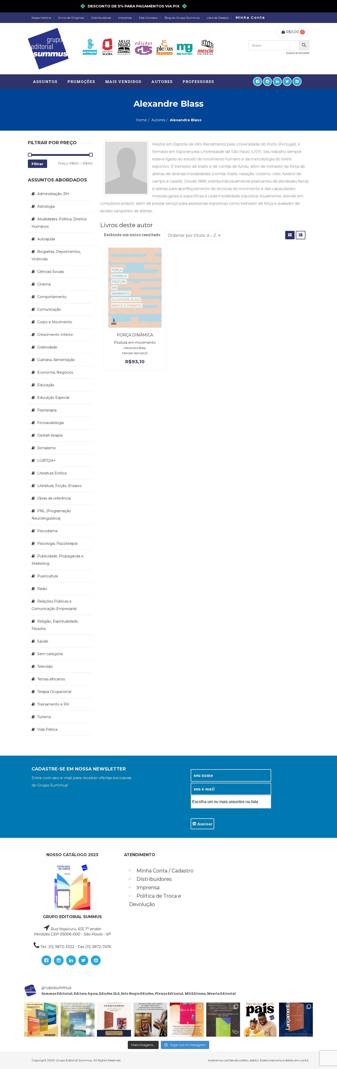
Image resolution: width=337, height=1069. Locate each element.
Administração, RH (53, 194)
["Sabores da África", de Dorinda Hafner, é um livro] (187, 1020)
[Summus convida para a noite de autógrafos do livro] (114, 1020)
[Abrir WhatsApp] (324, 1056)
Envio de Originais (71, 17)
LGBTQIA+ (46, 460)
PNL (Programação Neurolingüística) (51, 515)
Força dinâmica (135, 335)
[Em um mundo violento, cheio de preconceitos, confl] (41, 1020)
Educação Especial (53, 397)
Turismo (44, 717)
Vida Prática (47, 729)
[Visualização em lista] (300, 235)
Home (141, 120)
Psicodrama (47, 531)
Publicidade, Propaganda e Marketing (57, 560)
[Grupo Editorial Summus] (48, 48)
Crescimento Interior (55, 334)
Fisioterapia (46, 410)
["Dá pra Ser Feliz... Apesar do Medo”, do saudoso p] (223, 1020)
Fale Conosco (148, 17)
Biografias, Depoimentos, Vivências (56, 255)
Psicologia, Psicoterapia (57, 543)
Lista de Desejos (217, 17)
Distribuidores (101, 17)
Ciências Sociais (50, 271)
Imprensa (125, 17)
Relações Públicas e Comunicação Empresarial (54, 605)
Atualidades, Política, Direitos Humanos (59, 223)
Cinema (44, 284)
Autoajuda (46, 239)
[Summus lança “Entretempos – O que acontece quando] (296, 1020)
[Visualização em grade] (290, 235)
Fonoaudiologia (50, 423)
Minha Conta (250, 17)
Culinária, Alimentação (56, 360)
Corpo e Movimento (54, 322)
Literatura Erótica (52, 473)
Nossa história (41, 17)
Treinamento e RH (53, 704)
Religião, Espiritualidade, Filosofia (55, 625)
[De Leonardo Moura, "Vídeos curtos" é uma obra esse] (150, 1020)
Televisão (45, 666)
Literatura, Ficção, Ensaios (59, 486)
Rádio (42, 588)
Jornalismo (46, 448)
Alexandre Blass (135, 348)
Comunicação (49, 309)
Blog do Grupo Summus (182, 17)
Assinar (204, 823)
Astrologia (46, 206)
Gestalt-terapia (49, 435)
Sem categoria (50, 654)
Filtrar (37, 163)
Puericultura (47, 576)
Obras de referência (54, 498)
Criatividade (47, 347)
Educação (45, 385)
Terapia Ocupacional (54, 691)
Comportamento (52, 297)
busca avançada (297, 53)
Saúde (42, 641)
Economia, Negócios (55, 372)
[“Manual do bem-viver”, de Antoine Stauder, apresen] (78, 1020)
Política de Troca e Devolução (155, 900)
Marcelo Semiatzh (135, 353)
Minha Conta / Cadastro (164, 871)
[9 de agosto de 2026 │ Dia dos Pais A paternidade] (260, 1020)
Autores (158, 120)
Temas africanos (51, 679)
